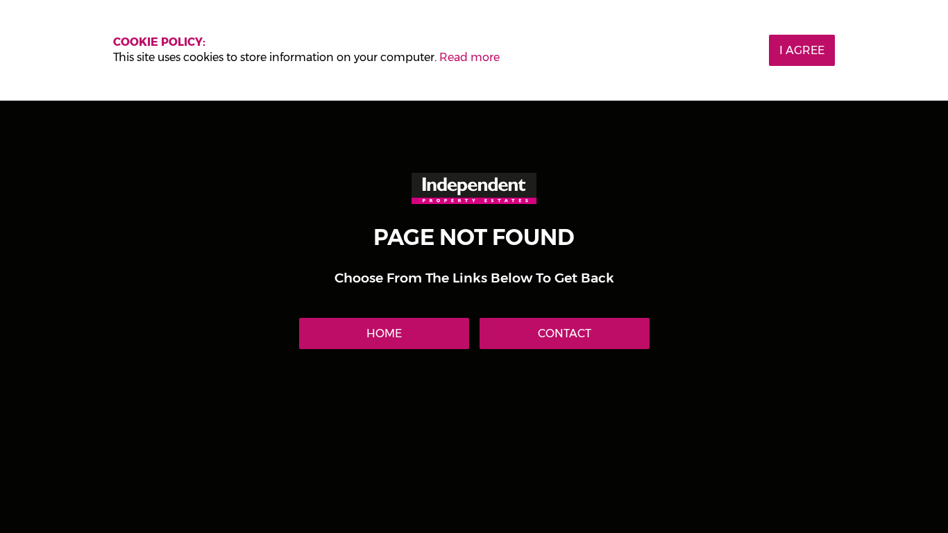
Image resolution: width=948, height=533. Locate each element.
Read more (469, 57)
